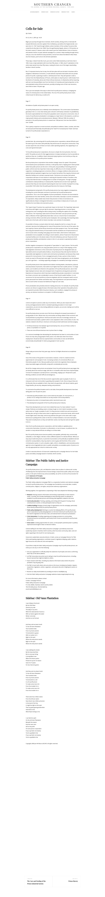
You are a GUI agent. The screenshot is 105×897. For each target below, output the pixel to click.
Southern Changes (52, 4)
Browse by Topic (65, 12)
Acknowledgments (34, 12)
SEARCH (73, 12)
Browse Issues (44, 12)
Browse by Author (54, 12)
